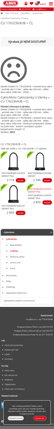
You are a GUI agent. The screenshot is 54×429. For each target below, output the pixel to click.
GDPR (7, 354)
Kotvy (12, 268)
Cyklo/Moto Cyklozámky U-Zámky (14, 18)
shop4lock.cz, (32, 319)
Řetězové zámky (17, 256)
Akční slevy (9, 370)
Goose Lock (15, 262)
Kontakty (9, 359)
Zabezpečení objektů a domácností (19, 300)
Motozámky (11, 275)
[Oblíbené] (31, 4)
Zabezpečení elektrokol (16, 293)
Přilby (8, 281)
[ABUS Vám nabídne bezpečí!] (2, 13)
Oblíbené (9, 379)
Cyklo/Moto (25, 13)
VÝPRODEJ (10, 287)
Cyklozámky (38, 13)
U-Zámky (14, 251)
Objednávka (10, 384)
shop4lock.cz (40, 9)
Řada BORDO (16, 245)
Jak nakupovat (11, 375)
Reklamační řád (11, 349)
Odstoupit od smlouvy (15, 389)
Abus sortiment (11, 13)
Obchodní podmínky (14, 345)
